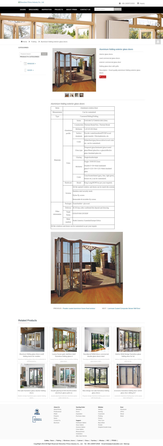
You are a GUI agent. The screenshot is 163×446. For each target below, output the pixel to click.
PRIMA (114, 440)
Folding (34, 42)
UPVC (122, 411)
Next (93, 70)
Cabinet (80, 440)
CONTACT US (85, 9)
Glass (87, 440)
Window (31, 63)
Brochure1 (34, 9)
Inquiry (142, 3)
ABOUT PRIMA (71, 9)
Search (44, 54)
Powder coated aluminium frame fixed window (79, 308)
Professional (57, 411)
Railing (58, 440)
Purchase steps (80, 416)
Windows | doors (69, 440)
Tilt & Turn (101, 420)
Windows (79, 409)
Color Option (80, 429)
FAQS (55, 414)
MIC (107, 440)
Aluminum (123, 409)
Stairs (52, 440)
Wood (122, 414)
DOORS (23, 9)
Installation (79, 434)
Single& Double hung (104, 427)
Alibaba (101, 440)
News (55, 418)
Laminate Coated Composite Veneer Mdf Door (124, 308)
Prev (55, 70)
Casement (101, 414)
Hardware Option (81, 423)
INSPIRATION (47, 9)
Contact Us (57, 420)
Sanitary (94, 440)
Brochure (56, 423)
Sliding (100, 409)
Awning (100, 411)
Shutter (100, 425)
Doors (78, 411)
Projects (59, 9)
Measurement (80, 431)
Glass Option (80, 425)
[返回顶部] (158, 42)
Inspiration (79, 414)
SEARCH (117, 9)
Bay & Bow (101, 423)
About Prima (57, 409)
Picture (100, 418)
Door (29, 70)
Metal (122, 416)
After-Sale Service (81, 436)
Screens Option (80, 427)
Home (24, 42)
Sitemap (126, 444)
